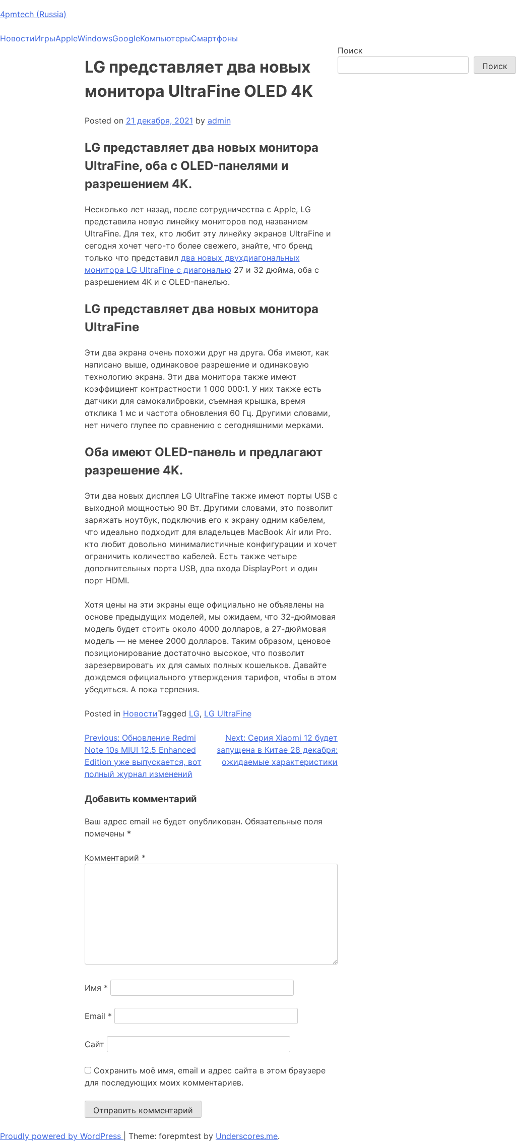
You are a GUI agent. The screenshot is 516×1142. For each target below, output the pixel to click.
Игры (45, 38)
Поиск (350, 50)
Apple (66, 38)
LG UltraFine (227, 713)
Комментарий (115, 858)
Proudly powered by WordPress (61, 1136)
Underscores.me (247, 1136)
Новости (17, 38)
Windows (95, 38)
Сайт (94, 1044)
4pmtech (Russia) (33, 14)
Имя (96, 988)
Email (98, 1016)
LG (194, 713)
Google (126, 38)
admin (219, 120)
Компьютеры (165, 38)
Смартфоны (214, 38)
